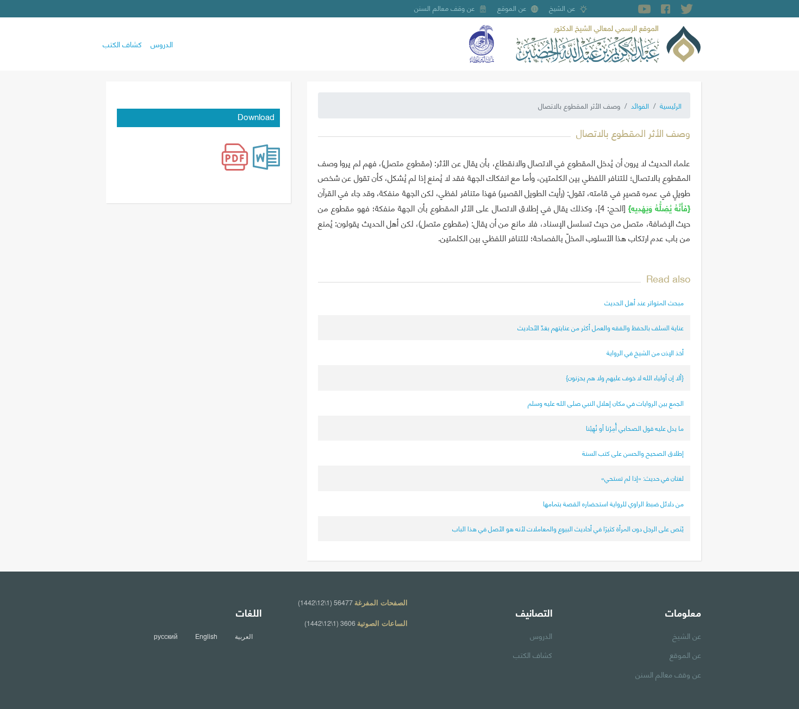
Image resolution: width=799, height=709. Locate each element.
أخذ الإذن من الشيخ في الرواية (645, 352)
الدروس (162, 43)
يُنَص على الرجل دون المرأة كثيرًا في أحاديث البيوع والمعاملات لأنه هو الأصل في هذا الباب (568, 528)
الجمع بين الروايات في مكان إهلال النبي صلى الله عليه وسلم (606, 403)
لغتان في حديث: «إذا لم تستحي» (642, 477)
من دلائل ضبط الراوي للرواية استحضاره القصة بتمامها (613, 503)
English (206, 636)
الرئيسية (671, 105)
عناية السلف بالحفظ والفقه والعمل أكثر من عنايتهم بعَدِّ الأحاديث (600, 327)
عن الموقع (512, 7)
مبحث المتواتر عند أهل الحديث (644, 302)
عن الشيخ (562, 7)
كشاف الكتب (122, 43)
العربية (244, 636)
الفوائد (640, 105)
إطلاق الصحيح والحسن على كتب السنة (633, 453)
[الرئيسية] (608, 42)
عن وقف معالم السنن (444, 7)
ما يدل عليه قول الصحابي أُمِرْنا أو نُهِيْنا (635, 428)
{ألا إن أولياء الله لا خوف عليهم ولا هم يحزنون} (625, 377)
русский (166, 636)
